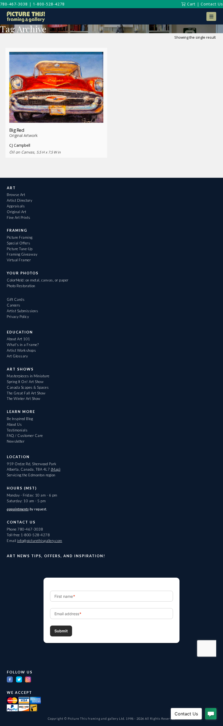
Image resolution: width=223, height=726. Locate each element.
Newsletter (15, 441)
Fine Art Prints (18, 217)
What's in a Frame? (23, 344)
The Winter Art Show (24, 398)
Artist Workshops (21, 350)
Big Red (16, 130)
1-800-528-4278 (49, 4)
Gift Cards (15, 299)
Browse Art (16, 194)
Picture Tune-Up (20, 249)
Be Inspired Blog (20, 418)
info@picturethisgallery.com (39, 540)
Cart (191, 4)
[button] (211, 16)
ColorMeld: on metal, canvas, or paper (38, 280)
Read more (56, 112)
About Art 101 (18, 339)
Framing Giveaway (22, 254)
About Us (14, 424)
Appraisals (16, 206)
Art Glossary (17, 356)
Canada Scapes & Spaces (28, 387)
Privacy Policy (18, 316)
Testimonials (17, 430)
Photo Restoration (21, 286)
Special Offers (18, 243)
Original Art (16, 212)
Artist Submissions (22, 311)
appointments (18, 509)
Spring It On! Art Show (25, 381)
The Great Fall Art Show (26, 393)
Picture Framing (20, 237)
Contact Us (212, 4)
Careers (13, 305)
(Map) (56, 469)
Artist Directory (19, 200)
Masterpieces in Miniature (28, 376)
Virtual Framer (19, 260)
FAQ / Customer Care (25, 435)
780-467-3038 (14, 4)
